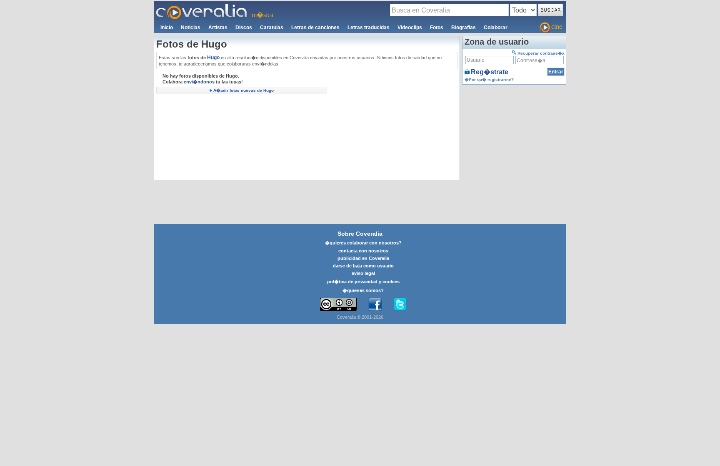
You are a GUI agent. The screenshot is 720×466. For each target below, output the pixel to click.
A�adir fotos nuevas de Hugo (243, 90)
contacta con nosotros (363, 250)
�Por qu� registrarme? (489, 79)
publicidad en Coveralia (363, 258)
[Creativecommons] (338, 304)
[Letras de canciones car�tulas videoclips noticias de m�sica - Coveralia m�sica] (202, 6)
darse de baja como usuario (363, 265)
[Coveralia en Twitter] (400, 304)
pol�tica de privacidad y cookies (363, 281)
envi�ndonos (199, 81)
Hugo (213, 57)
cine (556, 26)
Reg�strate (489, 72)
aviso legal (363, 273)
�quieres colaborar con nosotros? (363, 242)
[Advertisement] (393, 125)
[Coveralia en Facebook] (375, 304)
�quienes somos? (363, 290)
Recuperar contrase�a (541, 53)
